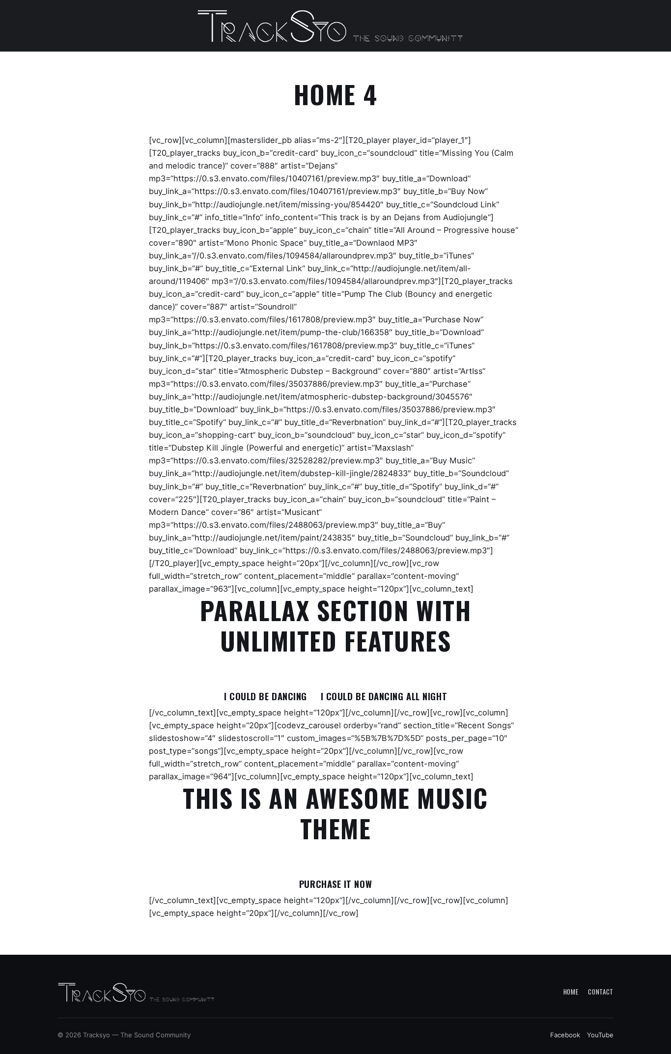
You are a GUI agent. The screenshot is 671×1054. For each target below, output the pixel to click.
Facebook (565, 1035)
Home (571, 992)
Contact (601, 992)
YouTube (600, 1035)
